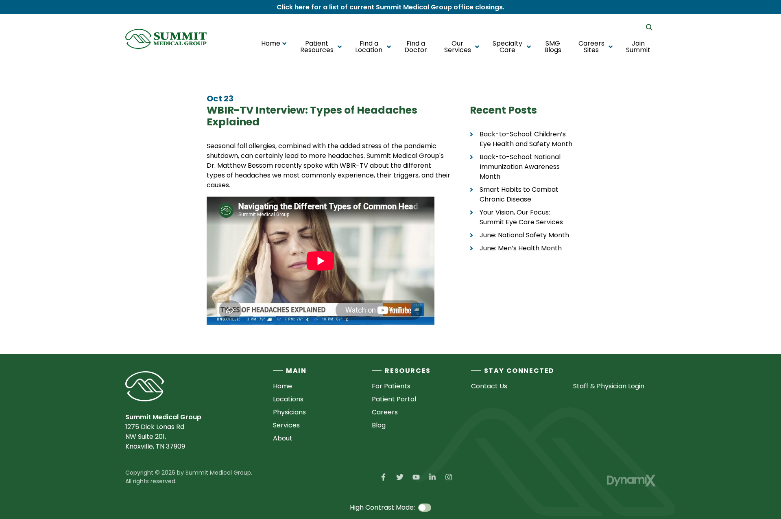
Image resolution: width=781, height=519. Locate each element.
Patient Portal (394, 399)
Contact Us (489, 386)
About (282, 438)
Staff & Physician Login (608, 386)
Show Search (649, 27)
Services (286, 425)
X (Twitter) (400, 477)
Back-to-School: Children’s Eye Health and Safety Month (526, 139)
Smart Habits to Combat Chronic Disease (519, 194)
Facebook (383, 477)
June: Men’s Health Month (521, 248)
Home (282, 386)
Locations (288, 399)
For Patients (391, 386)
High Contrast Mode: (39, 31)
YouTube (416, 477)
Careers (385, 412)
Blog (379, 425)
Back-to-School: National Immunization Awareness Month (520, 166)
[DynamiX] (631, 480)
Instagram (449, 477)
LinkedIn (432, 477)
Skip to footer (29, 21)
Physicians (289, 412)
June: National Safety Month (524, 235)
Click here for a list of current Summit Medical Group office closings (390, 7)
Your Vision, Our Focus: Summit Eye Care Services (521, 217)
